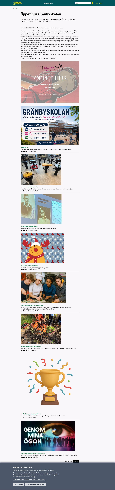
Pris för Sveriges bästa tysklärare (31, 414)
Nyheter (15, 8)
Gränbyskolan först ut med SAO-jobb (32, 305)
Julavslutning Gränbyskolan (29, 266)
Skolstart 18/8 (25, 148)
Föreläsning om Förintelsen (29, 226)
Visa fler (75, 461)
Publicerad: (24, 151)
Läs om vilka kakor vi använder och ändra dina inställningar (29, 479)
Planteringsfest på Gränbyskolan (31, 346)
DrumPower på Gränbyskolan (29, 187)
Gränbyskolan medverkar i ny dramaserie (33, 453)
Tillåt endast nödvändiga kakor (35, 484)
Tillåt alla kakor (18, 484)
